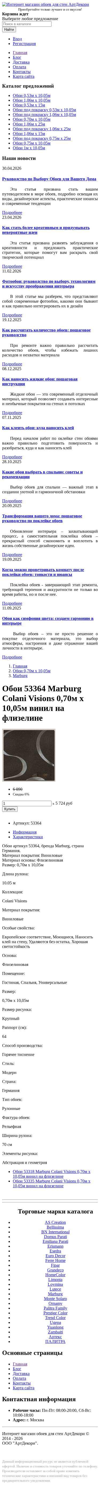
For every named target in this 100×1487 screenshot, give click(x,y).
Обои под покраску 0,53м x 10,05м (44, 110)
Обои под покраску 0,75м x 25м (42, 138)
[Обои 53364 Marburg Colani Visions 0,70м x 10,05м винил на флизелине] (28, 780)
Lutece (55, 1289)
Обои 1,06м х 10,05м (31, 100)
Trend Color (55, 1317)
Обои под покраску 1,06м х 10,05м (44, 114)
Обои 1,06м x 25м (29, 124)
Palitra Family (55, 1308)
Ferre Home (55, 1260)
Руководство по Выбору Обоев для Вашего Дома (49, 179)
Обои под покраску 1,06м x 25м (42, 129)
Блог (17, 57)
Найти (9, 30)
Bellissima (55, 1227)
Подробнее (12, 212)
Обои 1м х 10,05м (29, 148)
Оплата (19, 67)
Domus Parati (55, 1236)
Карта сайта (23, 76)
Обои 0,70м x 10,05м (31, 119)
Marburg (20, 675)
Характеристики (28, 837)
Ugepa (55, 1322)
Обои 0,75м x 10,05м (31, 143)
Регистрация (24, 43)
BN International (55, 1232)
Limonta (55, 1279)
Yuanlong (55, 1327)
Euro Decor (55, 1255)
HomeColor (55, 1275)
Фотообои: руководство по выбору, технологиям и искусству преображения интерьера (48, 283)
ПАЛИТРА (55, 1341)
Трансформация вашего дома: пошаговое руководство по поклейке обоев (42, 518)
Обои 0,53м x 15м (29, 105)
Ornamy (55, 1303)
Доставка (21, 62)
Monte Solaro (55, 1298)
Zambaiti (55, 1332)
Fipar (55, 1265)
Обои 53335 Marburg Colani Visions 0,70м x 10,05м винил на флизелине (51, 1183)
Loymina (55, 1284)
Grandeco (55, 1270)
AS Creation (55, 1222)
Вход (17, 39)
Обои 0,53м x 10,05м (31, 95)
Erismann (55, 1246)
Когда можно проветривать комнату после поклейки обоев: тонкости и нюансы (43, 572)
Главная (20, 52)
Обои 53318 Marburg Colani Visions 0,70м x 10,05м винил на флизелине (51, 1174)
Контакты (22, 71)
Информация (25, 832)
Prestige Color (55, 1313)
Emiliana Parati (55, 1241)
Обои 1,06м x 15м (29, 133)
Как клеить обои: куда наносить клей (38, 428)
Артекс (55, 1336)
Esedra (55, 1251)
